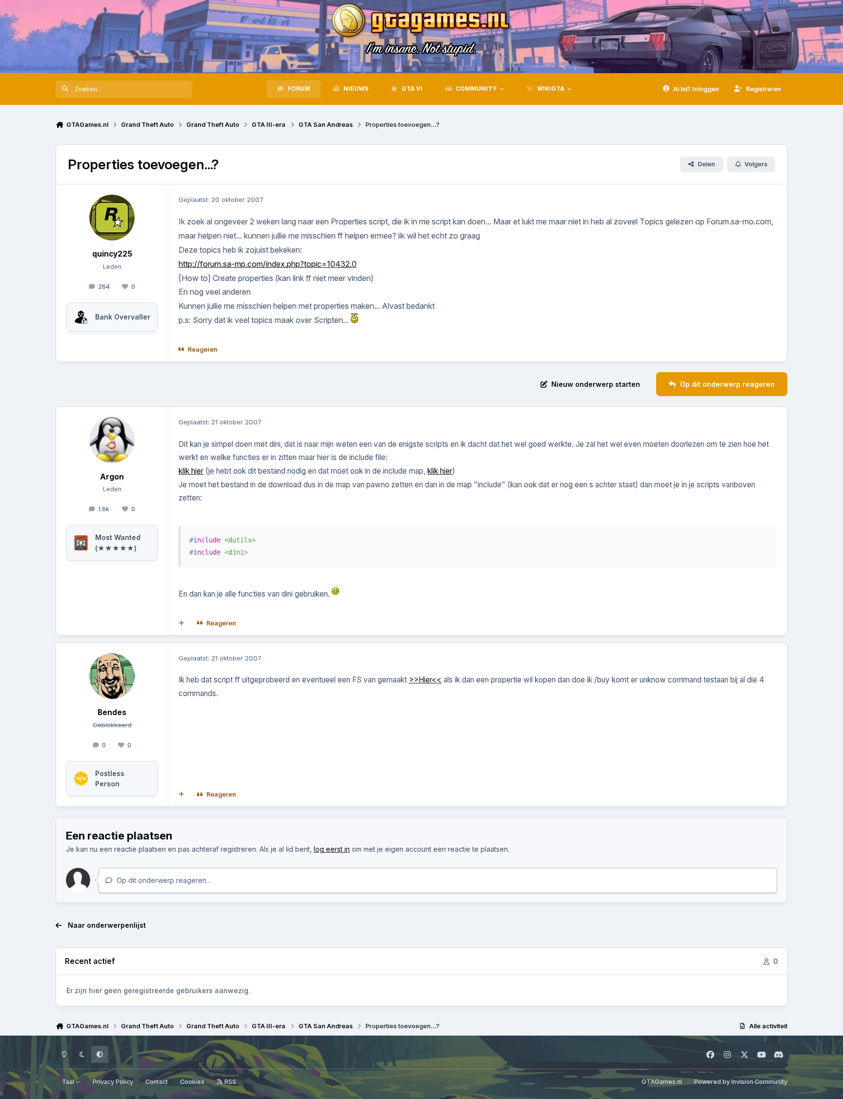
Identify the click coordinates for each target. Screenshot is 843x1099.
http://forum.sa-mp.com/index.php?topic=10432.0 (268, 264)
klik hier (191, 471)
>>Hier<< (425, 679)
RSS (229, 1081)
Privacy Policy (113, 1081)
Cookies (192, 1081)
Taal (69, 1081)
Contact (156, 1081)
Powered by (740, 1081)
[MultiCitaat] (181, 623)
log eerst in (332, 849)
